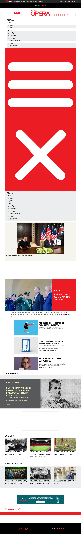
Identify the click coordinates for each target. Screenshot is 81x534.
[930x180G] (40, 503)
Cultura (9, 24)
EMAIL (73, 1)
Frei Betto (12, 32)
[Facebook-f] (55, 15)
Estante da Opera (14, 45)
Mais (8, 42)
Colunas (9, 30)
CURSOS (32, 1)
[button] (40, 119)
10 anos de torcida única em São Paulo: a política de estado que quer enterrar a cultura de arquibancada (40, 453)
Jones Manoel (13, 35)
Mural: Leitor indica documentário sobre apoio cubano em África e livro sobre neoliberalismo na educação (40, 482)
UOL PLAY (36, 1)
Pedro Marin (12, 38)
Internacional (11, 20)
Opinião (9, 22)
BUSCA (61, 1)
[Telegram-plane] (65, 15)
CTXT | (41, 332)
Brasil (9, 19)
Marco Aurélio (13, 37)
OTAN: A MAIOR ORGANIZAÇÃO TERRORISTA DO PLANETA (51, 342)
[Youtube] (61, 15)
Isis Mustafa (13, 33)
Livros (11, 25)
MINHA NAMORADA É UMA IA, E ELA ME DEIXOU (51, 360)
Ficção (11, 27)
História (9, 28)
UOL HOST (23, 1)
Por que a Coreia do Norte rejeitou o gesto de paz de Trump (19, 255)
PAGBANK (27, 1)
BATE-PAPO (67, 1)
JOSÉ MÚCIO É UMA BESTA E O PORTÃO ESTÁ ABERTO (62, 296)
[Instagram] (59, 15)
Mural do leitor (13, 463)
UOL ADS (41, 1)
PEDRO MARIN (57, 290)
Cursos (11, 43)
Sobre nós (12, 46)
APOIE (17, 12)
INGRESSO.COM (17, 1)
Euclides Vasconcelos (15, 40)
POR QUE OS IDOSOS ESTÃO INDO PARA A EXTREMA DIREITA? (51, 324)
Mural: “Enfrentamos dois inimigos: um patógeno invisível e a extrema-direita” (65, 482)
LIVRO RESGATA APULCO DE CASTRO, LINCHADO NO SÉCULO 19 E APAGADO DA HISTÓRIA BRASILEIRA (21, 391)
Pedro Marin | (42, 350)
